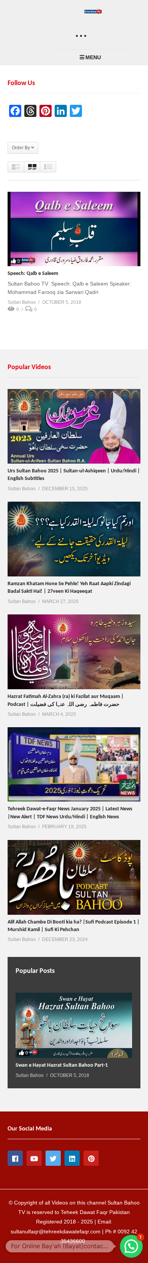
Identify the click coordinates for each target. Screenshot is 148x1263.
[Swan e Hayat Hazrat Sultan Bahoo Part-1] (74, 1025)
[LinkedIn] (72, 1158)
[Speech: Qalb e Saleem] (74, 229)
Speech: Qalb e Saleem (33, 273)
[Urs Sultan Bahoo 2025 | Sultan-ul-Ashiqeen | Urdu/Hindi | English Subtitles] (74, 426)
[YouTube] (34, 1158)
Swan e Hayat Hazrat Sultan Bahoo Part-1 (62, 1065)
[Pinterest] (91, 1158)
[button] (131, 1246)
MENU (93, 57)
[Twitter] (53, 1158)
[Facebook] (15, 1158)
